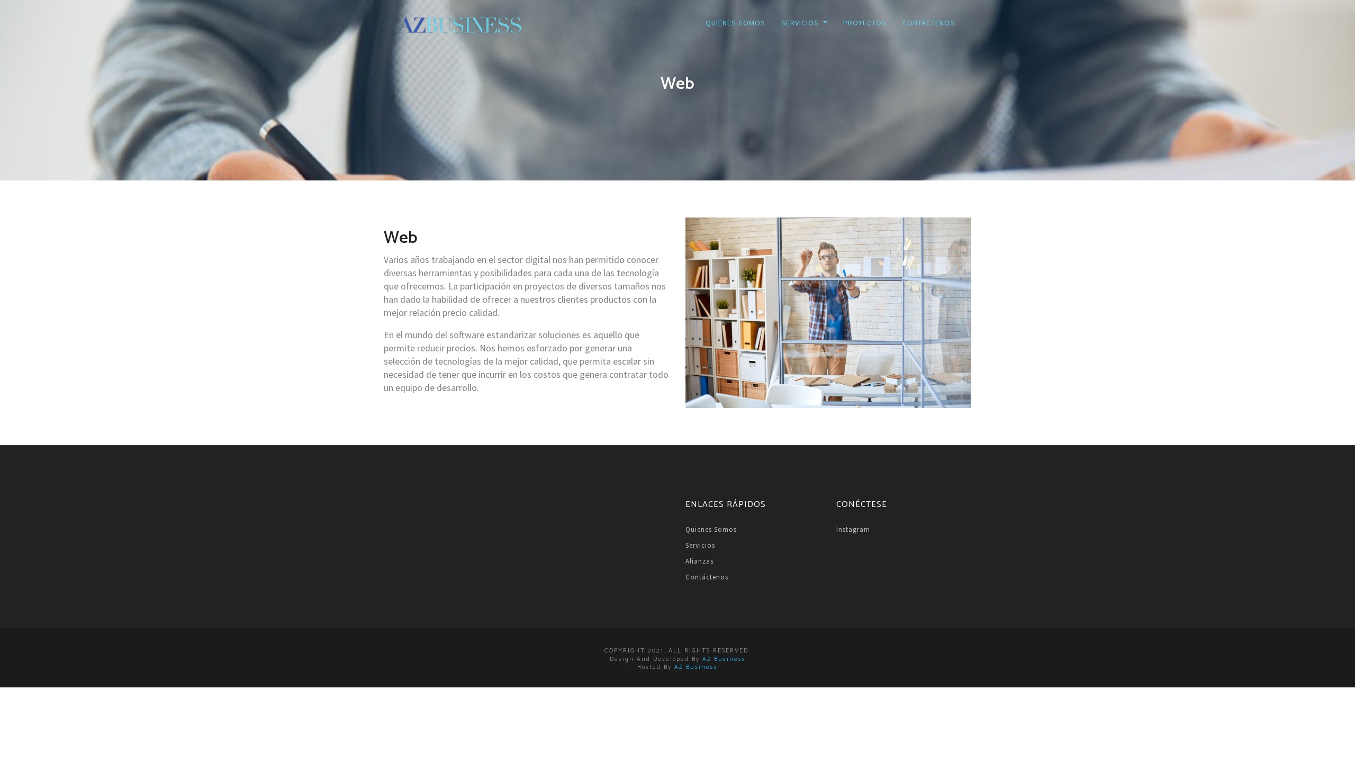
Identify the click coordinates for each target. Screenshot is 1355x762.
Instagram (853, 529)
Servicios (700, 545)
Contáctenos (928, 23)
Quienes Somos (735, 23)
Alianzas (699, 561)
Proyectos (865, 23)
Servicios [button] (801, 23)
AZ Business (724, 659)
